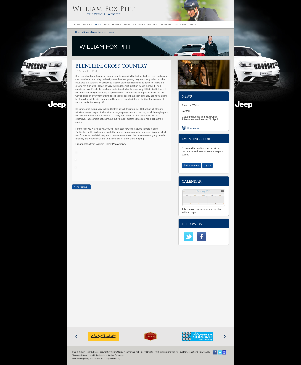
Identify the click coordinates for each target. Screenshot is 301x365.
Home (77, 24)
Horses (116, 24)
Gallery (152, 24)
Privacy (117, 358)
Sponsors (139, 24)
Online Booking (168, 24)
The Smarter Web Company (101, 358)
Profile (87, 24)
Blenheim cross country (102, 32)
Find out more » (191, 165)
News (98, 24)
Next (225, 336)
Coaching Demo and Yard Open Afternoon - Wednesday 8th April (200, 118)
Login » (207, 165)
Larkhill (186, 111)
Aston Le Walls (190, 105)
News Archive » (81, 187)
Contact (193, 24)
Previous (76, 336)
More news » (193, 128)
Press (127, 24)
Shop (183, 24)
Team (107, 24)
